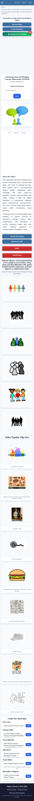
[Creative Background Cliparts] (17, 607)
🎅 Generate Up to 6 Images (19, 33)
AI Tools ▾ (17, 2)
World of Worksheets (17, 793)
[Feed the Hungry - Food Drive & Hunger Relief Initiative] (17, 667)
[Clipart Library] (2, 3)
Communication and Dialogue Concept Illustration (16, 9)
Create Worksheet (17, 29)
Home (3, 7)
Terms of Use (11, 789)
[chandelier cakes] (17, 514)
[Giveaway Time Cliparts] (17, 452)
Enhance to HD (17, 241)
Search (17, 96)
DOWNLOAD (17, 255)
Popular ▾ (24, 2)
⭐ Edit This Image (17, 236)
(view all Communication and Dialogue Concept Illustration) (17, 272)
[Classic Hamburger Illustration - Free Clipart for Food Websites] (17, 575)
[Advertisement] (17, 56)
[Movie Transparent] (17, 545)
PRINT (17, 248)
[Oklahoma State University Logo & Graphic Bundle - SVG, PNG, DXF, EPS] (17, 482)
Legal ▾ (30, 2)
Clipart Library (12, 786)
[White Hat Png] (17, 637)
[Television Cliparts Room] (17, 697)
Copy (28, 725)
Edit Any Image (17, 24)
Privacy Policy (22, 789)
